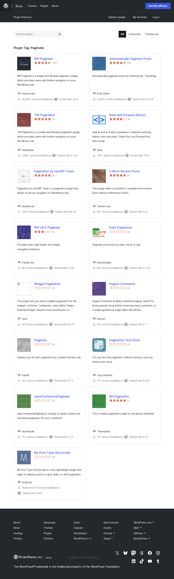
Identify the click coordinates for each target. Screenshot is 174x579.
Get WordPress (158, 5)
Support (78, 527)
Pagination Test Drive (124, 340)
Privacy (18, 538)
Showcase (49, 522)
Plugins (48, 533)
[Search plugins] (59, 34)
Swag (108, 538)
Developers (80, 533)
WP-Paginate (43, 59)
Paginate (40, 340)
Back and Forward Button (127, 115)
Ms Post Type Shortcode (52, 452)
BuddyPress (142, 538)
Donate (109, 533)
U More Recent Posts (124, 171)
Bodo (48, 557)
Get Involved (111, 522)
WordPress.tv (83, 538)
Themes (48, 527)
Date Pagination (120, 227)
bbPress (140, 533)
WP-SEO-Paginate (47, 227)
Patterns (48, 538)
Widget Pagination (47, 284)
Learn (77, 522)
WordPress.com (144, 522)
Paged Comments (122, 284)
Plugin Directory (23, 17)
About (17, 522)
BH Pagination (119, 396)
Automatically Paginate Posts (130, 59)
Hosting (18, 533)
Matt (138, 527)
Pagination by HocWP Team (54, 171)
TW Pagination (44, 115)
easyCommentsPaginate (52, 396)
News (17, 527)
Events (107, 527)
